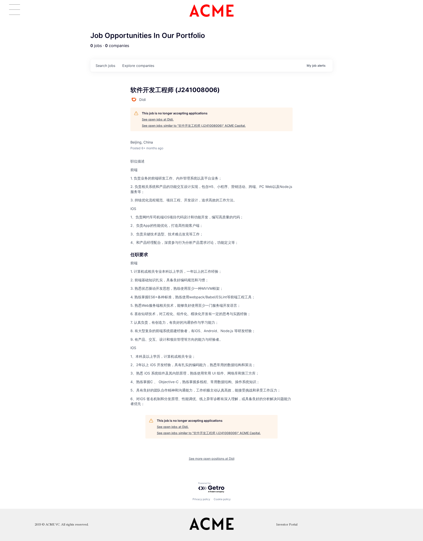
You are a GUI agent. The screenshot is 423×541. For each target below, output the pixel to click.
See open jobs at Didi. (158, 119)
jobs (105, 65)
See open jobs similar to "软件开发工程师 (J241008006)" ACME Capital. (194, 125)
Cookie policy (222, 499)
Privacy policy (201, 499)
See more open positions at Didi (211, 458)
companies (138, 65)
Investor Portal (286, 524)
